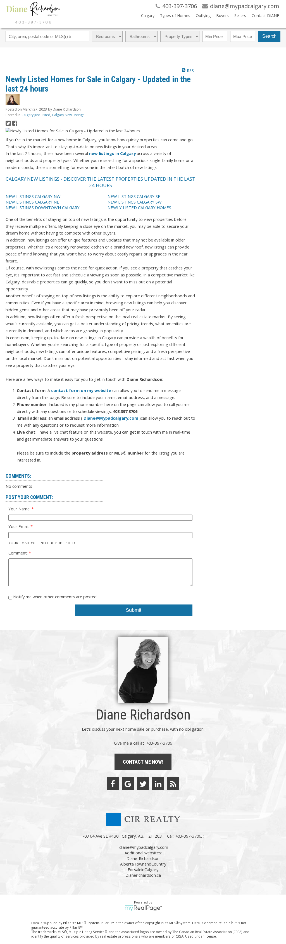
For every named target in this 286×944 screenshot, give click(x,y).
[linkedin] (158, 783)
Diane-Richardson (143, 858)
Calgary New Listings (68, 115)
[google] (128, 783)
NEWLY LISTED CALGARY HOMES (139, 207)
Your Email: (19, 526)
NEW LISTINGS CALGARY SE (134, 196)
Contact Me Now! (143, 762)
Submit (133, 610)
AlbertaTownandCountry (143, 864)
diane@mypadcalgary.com (143, 847)
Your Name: (20, 509)
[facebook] (113, 783)
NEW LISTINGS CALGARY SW (135, 202)
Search (269, 36)
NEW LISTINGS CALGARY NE (32, 202)
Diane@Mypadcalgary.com (111, 418)
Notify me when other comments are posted (54, 596)
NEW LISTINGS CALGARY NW (33, 196)
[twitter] (143, 783)
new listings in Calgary (112, 153)
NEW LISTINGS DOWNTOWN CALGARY (43, 207)
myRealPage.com (143, 908)
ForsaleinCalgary (143, 869)
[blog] (173, 783)
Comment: (18, 553)
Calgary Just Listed (36, 115)
